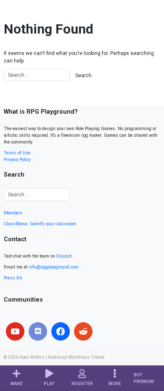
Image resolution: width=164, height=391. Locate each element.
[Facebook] (60, 331)
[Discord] (37, 331)
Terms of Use (17, 153)
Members (13, 213)
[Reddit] (83, 331)
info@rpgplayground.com (54, 267)
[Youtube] (15, 331)
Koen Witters (31, 357)
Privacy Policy (17, 159)
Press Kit (13, 278)
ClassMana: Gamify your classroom (40, 224)
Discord (63, 256)
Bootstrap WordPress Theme (76, 357)
